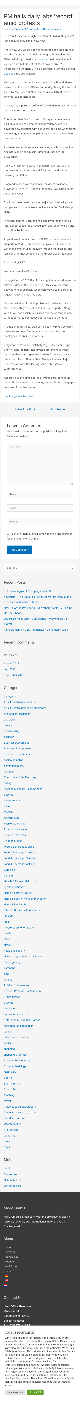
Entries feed (11, 1174)
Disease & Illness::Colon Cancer (23, 788)
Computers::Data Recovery (44, 29)
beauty (8, 725)
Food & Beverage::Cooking (20, 852)
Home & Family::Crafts (17, 892)
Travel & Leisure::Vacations (20, 1112)
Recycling (9, 1251)
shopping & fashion (15, 1054)
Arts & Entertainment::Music (20, 702)
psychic (8, 1002)
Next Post (58, 409)
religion (8, 1031)
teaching (9, 1095)
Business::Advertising (16, 742)
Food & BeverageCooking (19, 863)
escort (8, 806)
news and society (14, 950)
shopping (9, 1048)
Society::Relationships (17, 1060)
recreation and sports (17, 1014)
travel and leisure (14, 1118)
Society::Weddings (15, 1066)
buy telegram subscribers (19, 396)
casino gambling (13, 759)
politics (8, 979)
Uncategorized (12, 1123)
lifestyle (8, 915)
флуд (7, 1147)
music (7, 939)
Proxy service (12, 996)
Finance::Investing (15, 835)
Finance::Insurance (15, 829)
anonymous (11, 696)
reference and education (18, 1025)
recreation (10, 1008)
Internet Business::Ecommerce (22, 910)
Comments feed (13, 1180)
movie (7, 933)
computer (9, 771)
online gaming (12, 962)
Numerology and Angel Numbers (23, 956)
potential (43, 59)
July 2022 (10, 669)
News (7, 944)
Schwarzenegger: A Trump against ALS (27, 591)
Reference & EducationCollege (22, 1019)
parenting (9, 967)
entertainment (12, 800)
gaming (8, 875)
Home (7, 1247)
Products (9, 1261)
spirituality (10, 1071)
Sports (8, 1077)
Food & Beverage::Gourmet (20, 858)
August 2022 (11, 663)
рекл (7, 1141)
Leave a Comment (15, 29)
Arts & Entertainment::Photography (25, 707)
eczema (8, 794)
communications (14, 765)
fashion (8, 811)
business (9, 736)
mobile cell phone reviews (19, 927)
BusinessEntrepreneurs (17, 754)
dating (7, 783)
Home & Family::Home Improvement (25, 898)
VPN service (11, 1129)
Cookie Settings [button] (15, 1392)
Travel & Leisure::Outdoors (20, 1106)
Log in (7, 1168)
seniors (8, 1043)
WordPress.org (12, 1185)
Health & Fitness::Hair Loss (20, 881)
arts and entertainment (17, 713)
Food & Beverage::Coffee (19, 846)
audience (9, 73)
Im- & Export (11, 1266)
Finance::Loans (13, 840)
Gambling (9, 869)
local (6, 921)
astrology (9, 719)
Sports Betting (12, 1083)
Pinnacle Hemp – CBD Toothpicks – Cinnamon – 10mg (36, 629)
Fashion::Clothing (14, 823)
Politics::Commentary (17, 985)
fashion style (11, 817)
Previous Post (24, 409)
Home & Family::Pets (16, 904)
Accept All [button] (35, 1392)
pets (6, 973)
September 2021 (14, 675)
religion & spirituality (16, 1037)
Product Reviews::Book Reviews (23, 991)
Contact (8, 1271)
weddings (9, 1135)
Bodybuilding (11, 731)
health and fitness (14, 887)
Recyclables (11, 1256)
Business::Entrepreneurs (18, 748)
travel (7, 1100)
